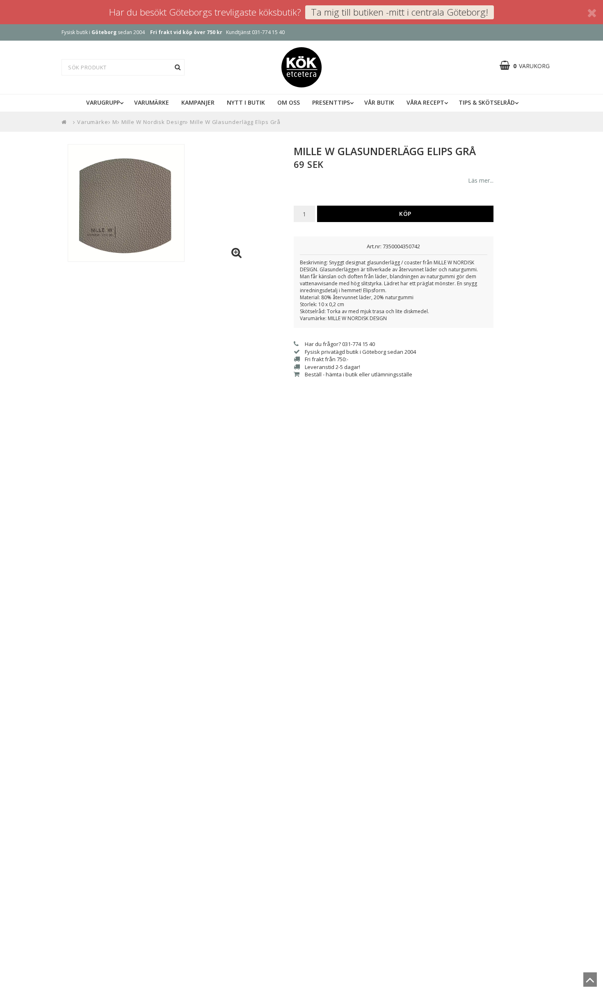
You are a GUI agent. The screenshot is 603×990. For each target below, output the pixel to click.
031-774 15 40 (268, 32)
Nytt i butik (246, 102)
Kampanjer (198, 102)
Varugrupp (103, 102)
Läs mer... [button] (480, 180)
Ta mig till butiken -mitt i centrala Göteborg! (399, 12)
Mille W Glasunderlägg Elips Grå (235, 122)
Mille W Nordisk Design (153, 122)
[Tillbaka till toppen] (590, 982)
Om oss (288, 102)
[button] (529, 65)
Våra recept (425, 102)
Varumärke (151, 102)
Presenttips (331, 102)
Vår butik (379, 102)
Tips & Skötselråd (487, 102)
